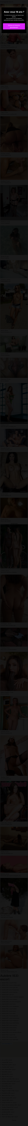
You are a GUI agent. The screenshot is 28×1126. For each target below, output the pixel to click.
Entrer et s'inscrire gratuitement (14, 26)
